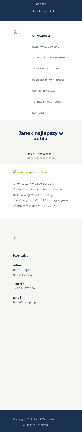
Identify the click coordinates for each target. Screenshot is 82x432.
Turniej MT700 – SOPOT (47, 101)
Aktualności (41, 35)
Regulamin (57, 57)
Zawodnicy (40, 68)
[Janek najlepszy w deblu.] (41, 172)
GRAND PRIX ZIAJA (43, 90)
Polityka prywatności (48, 79)
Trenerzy (38, 57)
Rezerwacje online (45, 46)
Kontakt (38, 112)
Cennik (57, 68)
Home (30, 154)
